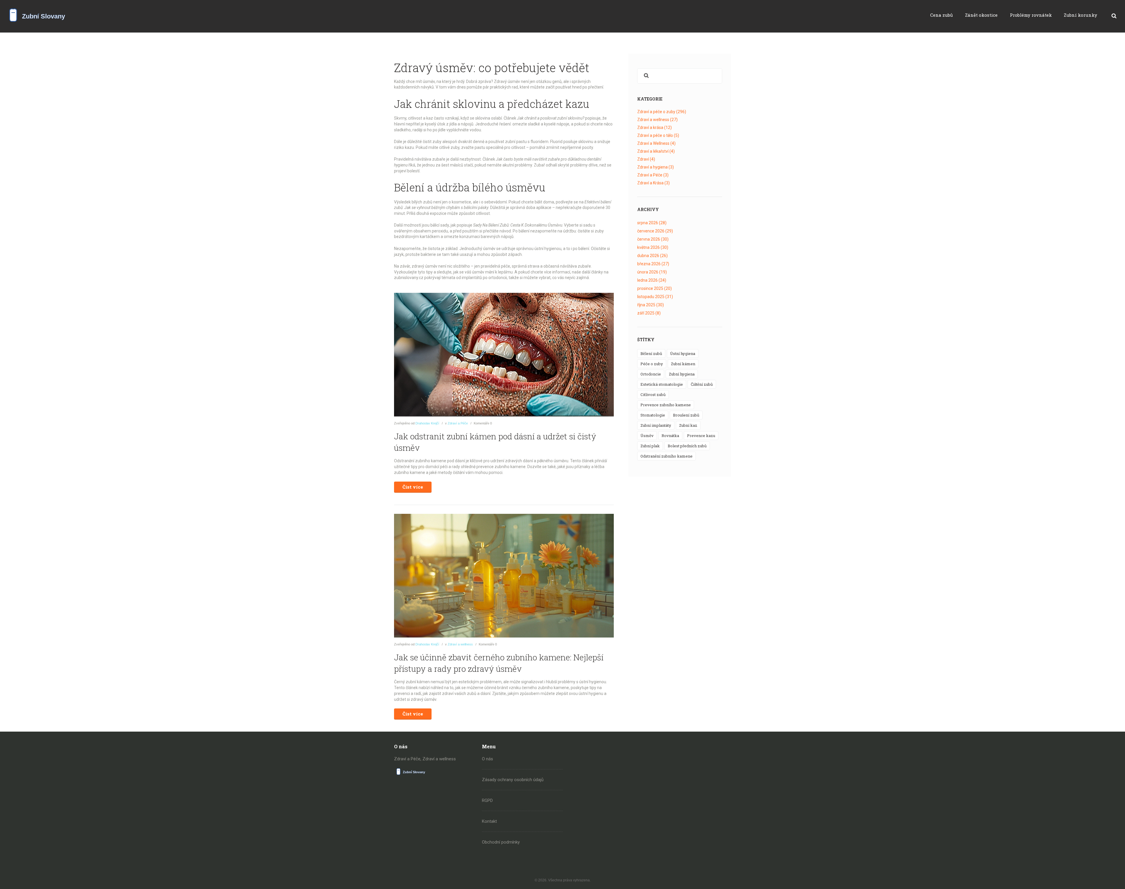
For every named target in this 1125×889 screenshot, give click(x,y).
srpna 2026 (652, 222)
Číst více (413, 487)
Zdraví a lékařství (656, 151)
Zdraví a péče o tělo (658, 135)
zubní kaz (688, 425)
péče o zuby (651, 363)
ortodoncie (650, 374)
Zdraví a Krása (653, 183)
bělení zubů (651, 353)
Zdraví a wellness (460, 644)
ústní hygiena (682, 353)
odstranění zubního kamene (666, 456)
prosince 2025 (654, 288)
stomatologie (652, 415)
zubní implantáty (655, 425)
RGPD (487, 800)
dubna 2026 (652, 255)
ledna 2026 (651, 280)
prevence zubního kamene (665, 404)
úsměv (647, 435)
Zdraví (646, 159)
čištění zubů (702, 384)
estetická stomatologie (661, 384)
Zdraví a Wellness (656, 143)
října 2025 (650, 304)
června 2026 (653, 239)
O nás (487, 758)
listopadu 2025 (655, 296)
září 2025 (649, 313)
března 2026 (653, 263)
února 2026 (652, 272)
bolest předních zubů (687, 445)
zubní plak (650, 445)
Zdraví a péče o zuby (661, 111)
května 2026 (652, 247)
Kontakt (489, 821)
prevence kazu (701, 435)
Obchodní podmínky (501, 842)
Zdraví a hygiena (655, 167)
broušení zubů (686, 415)
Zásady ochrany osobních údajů (512, 779)
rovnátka (670, 435)
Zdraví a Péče (458, 423)
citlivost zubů (653, 394)
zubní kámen (683, 363)
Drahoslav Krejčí (427, 423)
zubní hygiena (682, 374)
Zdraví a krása (654, 127)
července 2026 (655, 231)
